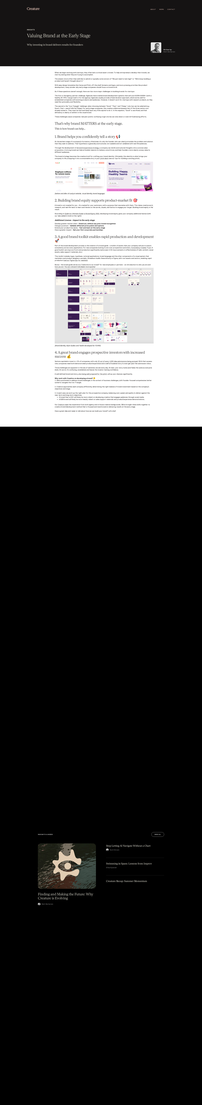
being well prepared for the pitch (94, 374)
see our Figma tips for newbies (75, 260)
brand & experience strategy (88, 148)
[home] (33, 8)
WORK (161, 9)
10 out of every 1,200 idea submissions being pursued (118, 361)
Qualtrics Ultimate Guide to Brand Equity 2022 (82, 214)
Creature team (63, 405)
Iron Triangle (74, 106)
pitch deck (104, 158)
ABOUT (153, 9)
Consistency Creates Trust (141, 248)
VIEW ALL (157, 834)
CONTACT (171, 9)
